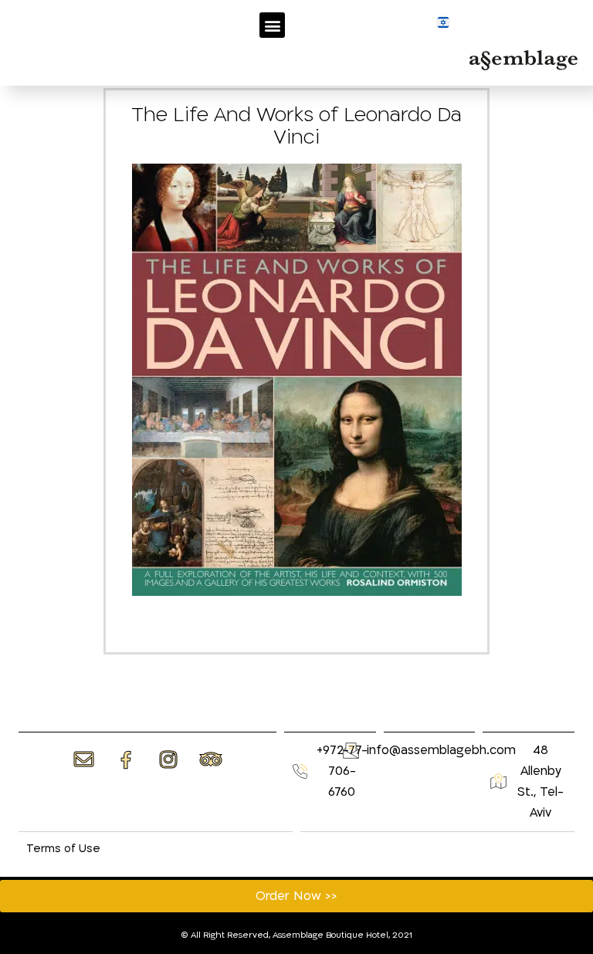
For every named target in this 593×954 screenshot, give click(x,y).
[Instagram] (168, 759)
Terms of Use (63, 848)
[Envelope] (83, 759)
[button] (272, 25)
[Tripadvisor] (210, 759)
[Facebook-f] (126, 760)
